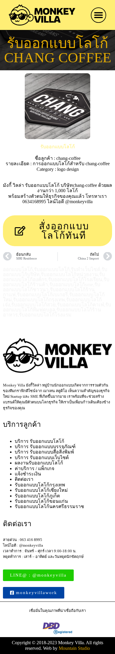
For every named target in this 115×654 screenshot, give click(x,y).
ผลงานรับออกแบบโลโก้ (39, 462)
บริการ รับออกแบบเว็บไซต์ (42, 457)
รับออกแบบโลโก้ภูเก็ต (37, 495)
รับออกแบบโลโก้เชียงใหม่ (41, 490)
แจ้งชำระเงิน (28, 473)
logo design (68, 169)
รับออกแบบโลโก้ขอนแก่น (41, 501)
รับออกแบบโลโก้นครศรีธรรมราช (49, 506)
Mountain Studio (74, 648)
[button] (98, 15)
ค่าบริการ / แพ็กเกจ (34, 468)
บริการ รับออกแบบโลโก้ (39, 441)
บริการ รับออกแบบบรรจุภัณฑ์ (45, 446)
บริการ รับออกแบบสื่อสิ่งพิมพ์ (44, 451)
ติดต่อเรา (24, 479)
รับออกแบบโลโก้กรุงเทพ (40, 484)
